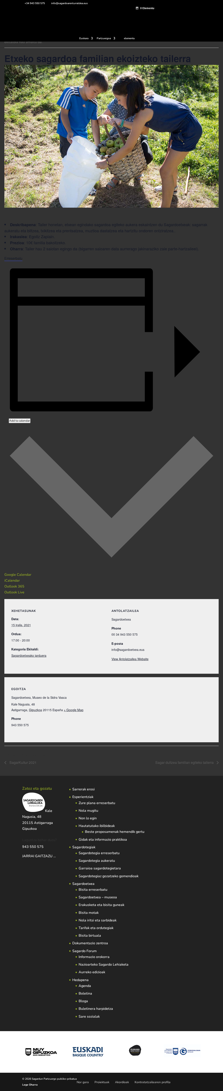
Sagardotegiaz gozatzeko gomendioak (109, 876)
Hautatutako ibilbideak (97, 825)
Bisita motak (89, 912)
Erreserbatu (13, 258)
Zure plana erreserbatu (97, 803)
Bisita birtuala (90, 935)
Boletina (85, 993)
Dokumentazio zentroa (90, 943)
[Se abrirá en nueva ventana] (56, 856)
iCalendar (12, 580)
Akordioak (122, 1082)
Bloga (83, 1001)
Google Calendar (17, 574)
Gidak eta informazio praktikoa (103, 839)
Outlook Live (14, 592)
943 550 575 (33, 846)
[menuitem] (86, 39)
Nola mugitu (88, 810)
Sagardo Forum (84, 951)
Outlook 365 (14, 586)
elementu (129, 38)
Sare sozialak (89, 1016)
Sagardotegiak (83, 847)
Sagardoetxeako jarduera (28, 655)
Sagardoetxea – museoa (98, 897)
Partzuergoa (104, 38)
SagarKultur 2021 (22, 762)
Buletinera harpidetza (96, 1008)
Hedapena (80, 980)
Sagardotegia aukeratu (97, 860)
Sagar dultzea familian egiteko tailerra (185, 762)
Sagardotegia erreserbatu (99, 853)
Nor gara (83, 1082)
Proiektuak (102, 1082)
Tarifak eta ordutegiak (96, 928)
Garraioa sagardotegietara (100, 868)
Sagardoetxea (83, 883)
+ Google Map (73, 710)
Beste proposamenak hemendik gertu (114, 831)
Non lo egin (88, 818)
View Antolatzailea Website (130, 659)
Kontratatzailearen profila (153, 1082)
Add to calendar (19, 421)
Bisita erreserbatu (93, 889)
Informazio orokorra (94, 957)
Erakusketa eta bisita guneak (101, 904)
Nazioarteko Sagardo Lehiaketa (103, 964)
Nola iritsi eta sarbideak (98, 920)
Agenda (85, 985)
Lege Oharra (30, 1084)
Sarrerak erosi (83, 789)
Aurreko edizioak (92, 972)
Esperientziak (82, 797)
